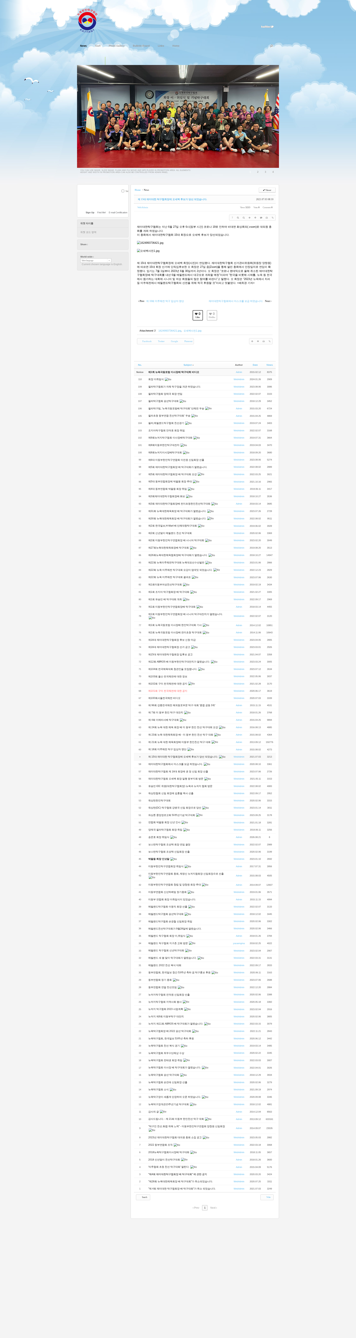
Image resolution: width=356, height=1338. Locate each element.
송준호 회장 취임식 (159, 837)
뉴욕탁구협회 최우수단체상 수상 (166, 1053)
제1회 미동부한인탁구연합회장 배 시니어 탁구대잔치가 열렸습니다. (185, 614)
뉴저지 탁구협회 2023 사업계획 (166, 1009)
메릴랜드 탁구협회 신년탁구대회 (166, 950)
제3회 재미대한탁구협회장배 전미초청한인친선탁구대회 (179, 503)
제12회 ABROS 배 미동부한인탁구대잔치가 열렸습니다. (179, 661)
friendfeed (110, 244)
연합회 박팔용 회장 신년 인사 (164, 822)
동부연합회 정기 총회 (160, 979)
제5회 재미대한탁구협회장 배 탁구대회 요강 (172, 474)
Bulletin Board (141, 45)
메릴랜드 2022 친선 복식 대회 (165, 965)
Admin (239, 372)
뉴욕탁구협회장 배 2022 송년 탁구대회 (170, 1031)
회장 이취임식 (156, 379)
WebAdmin (142, 207)
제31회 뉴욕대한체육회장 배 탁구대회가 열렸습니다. (177, 511)
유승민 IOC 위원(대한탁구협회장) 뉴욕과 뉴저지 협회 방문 (180, 786)
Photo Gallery (117, 45)
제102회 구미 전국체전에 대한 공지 (168, 683)
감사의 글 (153, 1111)
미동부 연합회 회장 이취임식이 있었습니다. (172, 899)
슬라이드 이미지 (109, 61)
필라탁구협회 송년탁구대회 (163, 401)
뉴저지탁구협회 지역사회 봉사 (165, 1001)
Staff (98, 45)
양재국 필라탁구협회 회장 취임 (165, 829)
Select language (87, 260)
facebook (95, 244)
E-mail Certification (118, 212)
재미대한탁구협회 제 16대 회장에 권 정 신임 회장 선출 (178, 771)
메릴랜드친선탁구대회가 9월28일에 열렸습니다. (175, 928)
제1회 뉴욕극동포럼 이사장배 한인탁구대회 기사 (175, 625)
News (83, 45)
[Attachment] (272, 217)
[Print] (267, 217)
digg (103, 244)
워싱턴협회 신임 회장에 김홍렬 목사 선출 (171, 793)
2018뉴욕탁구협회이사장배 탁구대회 (169, 1152)
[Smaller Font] (244, 217)
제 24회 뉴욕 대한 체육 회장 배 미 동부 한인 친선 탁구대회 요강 (183, 727)
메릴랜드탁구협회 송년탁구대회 (166, 914)
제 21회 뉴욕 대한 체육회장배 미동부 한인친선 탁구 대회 (179, 742)
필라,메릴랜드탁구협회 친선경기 (166, 423)
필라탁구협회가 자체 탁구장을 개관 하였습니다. (174, 386)
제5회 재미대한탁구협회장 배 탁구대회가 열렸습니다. (178, 467)
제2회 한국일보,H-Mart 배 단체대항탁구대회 (173, 525)
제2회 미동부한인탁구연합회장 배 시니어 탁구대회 (176, 540)
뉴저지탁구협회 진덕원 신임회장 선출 (169, 994)
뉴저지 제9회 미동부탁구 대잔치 (166, 1016)
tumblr (114, 244)
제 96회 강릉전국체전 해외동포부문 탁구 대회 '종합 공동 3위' (182, 705)
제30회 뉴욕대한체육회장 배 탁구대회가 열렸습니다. (177, 518)
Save (128, 191)
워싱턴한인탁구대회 (159, 800)
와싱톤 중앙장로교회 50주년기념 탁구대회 (172, 815)
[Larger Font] (238, 217)
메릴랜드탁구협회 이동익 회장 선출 (168, 906)
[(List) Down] (255, 217)
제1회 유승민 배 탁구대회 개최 (165, 599)
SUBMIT (126, 196)
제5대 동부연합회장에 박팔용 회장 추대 (170, 481)
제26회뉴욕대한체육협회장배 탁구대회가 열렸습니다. (178, 555)
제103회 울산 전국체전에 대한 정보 (168, 676)
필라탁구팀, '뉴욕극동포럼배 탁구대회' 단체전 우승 (176, 408)
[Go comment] (261, 217)
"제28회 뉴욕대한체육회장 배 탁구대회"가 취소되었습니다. (180, 1181)
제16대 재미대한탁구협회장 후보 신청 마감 (172, 639)
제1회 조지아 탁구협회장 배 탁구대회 (169, 592)
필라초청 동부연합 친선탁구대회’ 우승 (169, 415)
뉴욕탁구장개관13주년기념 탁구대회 (169, 1104)
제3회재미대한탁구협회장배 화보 (167, 496)
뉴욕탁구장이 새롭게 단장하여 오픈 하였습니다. (174, 1096)
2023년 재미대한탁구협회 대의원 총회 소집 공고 (175, 1137)
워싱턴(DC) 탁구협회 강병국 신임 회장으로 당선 (175, 807)
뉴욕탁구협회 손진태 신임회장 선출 (168, 1082)
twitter (91, 244)
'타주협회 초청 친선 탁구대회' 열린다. (169, 1166)
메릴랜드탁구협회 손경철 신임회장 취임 (170, 921)
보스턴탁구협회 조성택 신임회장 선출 (169, 851)
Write (268, 1197)
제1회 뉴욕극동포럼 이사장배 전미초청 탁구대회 (175, 632)
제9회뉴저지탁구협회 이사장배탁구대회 (170, 437)
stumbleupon (107, 244)
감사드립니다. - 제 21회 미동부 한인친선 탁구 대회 (176, 1119)
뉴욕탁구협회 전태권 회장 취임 (165, 1060)
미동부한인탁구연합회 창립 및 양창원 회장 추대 (174, 884)
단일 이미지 (101, 61)
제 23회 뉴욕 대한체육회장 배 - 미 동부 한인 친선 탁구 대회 (181, 734)
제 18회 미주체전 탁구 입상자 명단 (167, 749)
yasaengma (239, 943)
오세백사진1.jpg (192, 330)
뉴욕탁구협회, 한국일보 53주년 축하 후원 (171, 1038)
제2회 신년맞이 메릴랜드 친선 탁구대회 (170, 533)
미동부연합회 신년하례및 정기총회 (167, 892)
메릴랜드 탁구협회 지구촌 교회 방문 (168, 943)
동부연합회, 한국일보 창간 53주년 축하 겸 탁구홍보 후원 (179, 972)
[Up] (249, 217)
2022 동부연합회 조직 (160, 1144)
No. (140, 365)
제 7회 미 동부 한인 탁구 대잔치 (166, 712)
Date (255, 365)
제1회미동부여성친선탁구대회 (165, 584)
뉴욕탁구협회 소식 (158, 1089)
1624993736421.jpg (169, 330)
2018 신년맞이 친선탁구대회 (164, 1159)
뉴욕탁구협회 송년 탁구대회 (164, 1074)
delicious (99, 244)
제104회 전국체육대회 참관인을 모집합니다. (173, 669)
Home (175, 45)
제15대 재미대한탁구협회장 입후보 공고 (170, 654)
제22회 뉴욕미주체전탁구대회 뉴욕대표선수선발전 (176, 562)
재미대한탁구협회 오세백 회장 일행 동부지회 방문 (176, 778)
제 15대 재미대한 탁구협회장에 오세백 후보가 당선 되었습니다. (172, 199)
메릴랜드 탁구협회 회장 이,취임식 (167, 935)
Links (161, 45)
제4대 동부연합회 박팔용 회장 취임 (167, 488)
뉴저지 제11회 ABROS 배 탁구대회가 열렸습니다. (176, 1023)
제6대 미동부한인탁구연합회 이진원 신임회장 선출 (176, 459)
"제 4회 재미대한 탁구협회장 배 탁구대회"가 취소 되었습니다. (182, 1188)
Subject (188, 365)
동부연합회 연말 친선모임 (162, 987)
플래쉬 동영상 (118, 61)
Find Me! (101, 212)
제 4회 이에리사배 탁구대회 (163, 719)
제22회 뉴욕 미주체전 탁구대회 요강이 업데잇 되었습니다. (180, 570)
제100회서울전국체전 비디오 (164, 698)
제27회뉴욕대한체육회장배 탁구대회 (169, 547)
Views (269, 365)
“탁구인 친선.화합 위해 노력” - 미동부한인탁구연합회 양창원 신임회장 (186, 1126)
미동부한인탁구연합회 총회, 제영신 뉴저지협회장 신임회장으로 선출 (186, 873)
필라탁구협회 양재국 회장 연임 (165, 393)
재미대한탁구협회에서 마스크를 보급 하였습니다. (175, 764)
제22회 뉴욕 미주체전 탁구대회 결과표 (169, 577)
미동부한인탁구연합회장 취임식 (166, 866)
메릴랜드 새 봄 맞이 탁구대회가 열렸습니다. (172, 957)
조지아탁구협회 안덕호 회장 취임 (166, 430)
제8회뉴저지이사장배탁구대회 (165, 452)
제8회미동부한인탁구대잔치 (164, 445)
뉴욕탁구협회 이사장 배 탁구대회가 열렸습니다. (174, 1067)
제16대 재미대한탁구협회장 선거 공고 (169, 647)
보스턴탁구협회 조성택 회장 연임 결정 (169, 844)
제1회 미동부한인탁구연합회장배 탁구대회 (172, 606)
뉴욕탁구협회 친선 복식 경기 (164, 1045)
